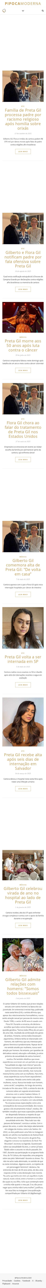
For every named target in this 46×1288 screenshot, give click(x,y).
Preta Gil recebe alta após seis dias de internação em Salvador (23, 761)
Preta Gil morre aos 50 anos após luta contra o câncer (23, 345)
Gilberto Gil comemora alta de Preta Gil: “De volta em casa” (23, 567)
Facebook (26, 1280)
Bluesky (39, 1280)
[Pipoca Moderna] (4, 10)
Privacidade (7, 1280)
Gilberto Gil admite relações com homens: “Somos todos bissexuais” (23, 986)
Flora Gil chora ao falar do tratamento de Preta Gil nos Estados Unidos (23, 429)
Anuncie (15, 1283)
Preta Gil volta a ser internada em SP (23, 659)
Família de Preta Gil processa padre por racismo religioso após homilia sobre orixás (23, 119)
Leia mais (23, 151)
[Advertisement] (23, 42)
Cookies (17, 1280)
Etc (23, 106)
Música (23, 337)
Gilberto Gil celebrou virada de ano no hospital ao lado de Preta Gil (23, 895)
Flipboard (6, 1283)
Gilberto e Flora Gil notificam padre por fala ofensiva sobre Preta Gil (23, 259)
